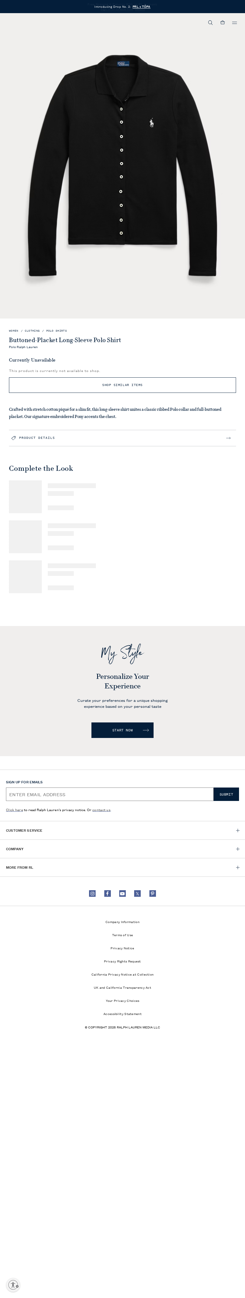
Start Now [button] (122, 730)
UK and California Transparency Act (122, 987)
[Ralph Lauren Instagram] (92, 893)
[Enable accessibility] (13, 1285)
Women (14, 331)
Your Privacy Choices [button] (123, 1000)
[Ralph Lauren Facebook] (107, 893)
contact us (101, 809)
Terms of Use (122, 934)
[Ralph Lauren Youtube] (122, 893)
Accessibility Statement (122, 1013)
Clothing (32, 331)
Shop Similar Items (122, 385)
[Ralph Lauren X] (137, 893)
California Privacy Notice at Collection (122, 974)
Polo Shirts (56, 331)
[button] (211, 22)
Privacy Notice (122, 948)
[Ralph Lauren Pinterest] (152, 893)
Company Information (122, 921)
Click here (14, 809)
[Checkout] (223, 22)
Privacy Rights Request (122, 961)
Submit (226, 794)
